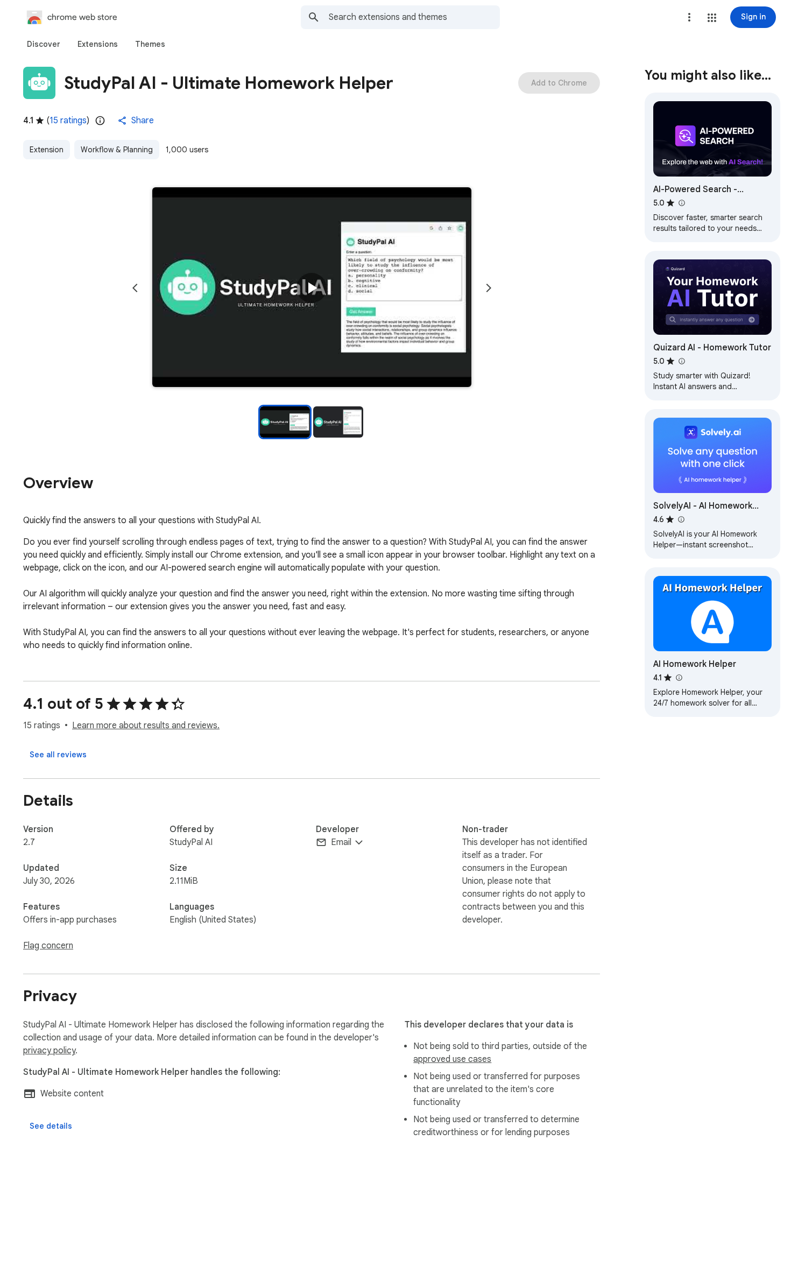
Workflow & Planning (117, 149)
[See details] (51, 1126)
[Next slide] (488, 288)
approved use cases (452, 1059)
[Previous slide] (135, 288)
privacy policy (49, 1050)
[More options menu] (689, 17)
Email (341, 842)
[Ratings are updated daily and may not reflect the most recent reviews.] (100, 120)
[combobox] (414, 17)
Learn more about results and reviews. (146, 725)
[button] (712, 18)
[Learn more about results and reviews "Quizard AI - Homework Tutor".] (681, 361)
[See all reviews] (58, 755)
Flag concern (48, 945)
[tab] (43, 44)
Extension (46, 149)
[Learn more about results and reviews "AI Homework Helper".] (678, 678)
